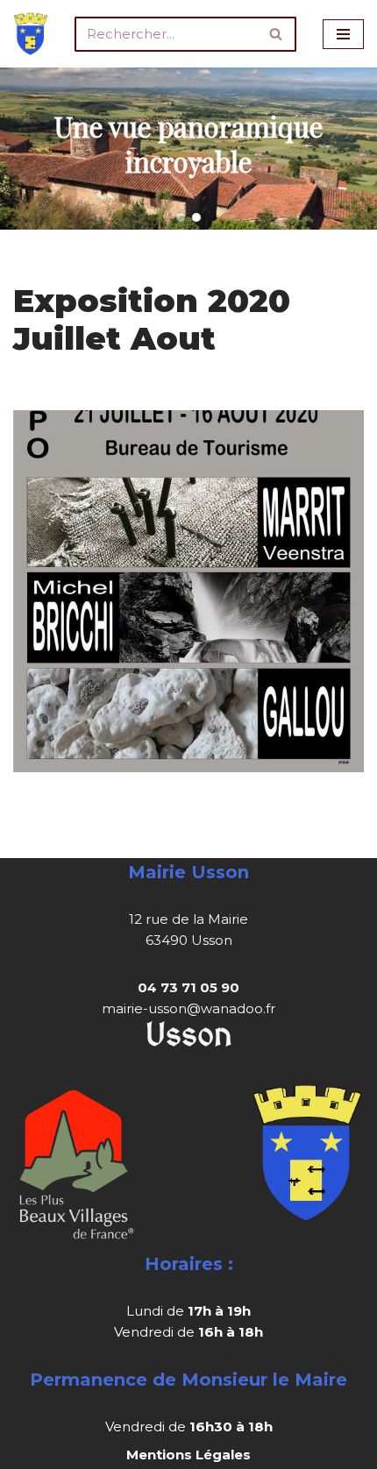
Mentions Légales (188, 1454)
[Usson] (30, 33)
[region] (188, 148)
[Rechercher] (276, 34)
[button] (180, 217)
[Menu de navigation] (343, 34)
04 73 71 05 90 (188, 987)
